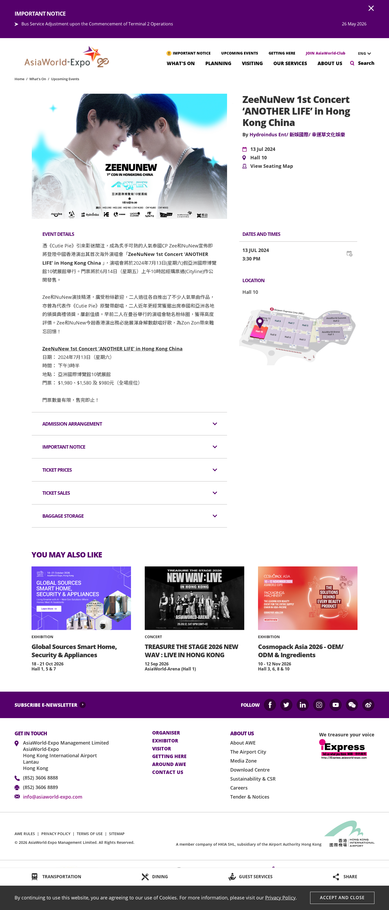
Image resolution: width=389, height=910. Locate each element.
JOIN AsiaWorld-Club (325, 53)
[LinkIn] (303, 705)
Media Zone (243, 761)
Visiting (252, 63)
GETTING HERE (282, 53)
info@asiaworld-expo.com (52, 797)
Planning (218, 63)
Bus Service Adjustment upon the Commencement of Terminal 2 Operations (97, 24)
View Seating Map (271, 166)
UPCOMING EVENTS (239, 53)
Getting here (169, 756)
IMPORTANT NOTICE (192, 53)
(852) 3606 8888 (40, 777)
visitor (161, 748)
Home (19, 78)
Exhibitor (165, 741)
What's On (181, 63)
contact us (167, 772)
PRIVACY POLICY (55, 833)
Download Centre (250, 770)
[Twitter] (286, 705)
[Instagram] (319, 705)
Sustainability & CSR (253, 779)
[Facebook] (270, 705)
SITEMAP (117, 833)
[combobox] (362, 53)
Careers (239, 788)
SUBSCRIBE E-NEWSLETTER (46, 704)
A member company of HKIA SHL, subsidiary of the (249, 844)
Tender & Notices (249, 797)
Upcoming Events (65, 78)
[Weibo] (368, 705)
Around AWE (169, 764)
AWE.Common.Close (371, 8)
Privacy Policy (280, 897)
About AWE (243, 743)
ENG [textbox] (362, 53)
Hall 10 (258, 157)
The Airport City (248, 752)
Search (366, 63)
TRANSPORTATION (61, 877)
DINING (160, 877)
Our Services (290, 63)
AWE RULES (25, 833)
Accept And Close (342, 897)
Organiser (166, 733)
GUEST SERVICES (256, 877)
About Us (330, 63)
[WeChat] (352, 705)
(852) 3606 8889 (40, 787)
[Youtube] (335, 705)
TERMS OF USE (90, 833)
